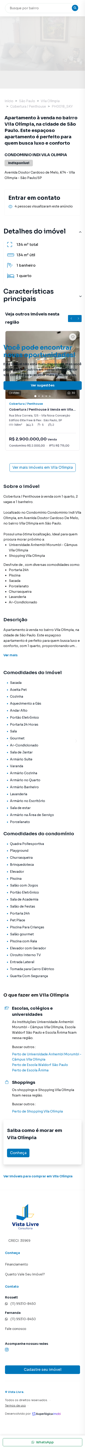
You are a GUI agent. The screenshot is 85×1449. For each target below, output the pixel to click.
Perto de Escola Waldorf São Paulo (40, 1065)
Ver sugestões (42, 385)
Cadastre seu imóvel (42, 1369)
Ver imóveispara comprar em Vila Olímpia (38, 1176)
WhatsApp (45, 1442)
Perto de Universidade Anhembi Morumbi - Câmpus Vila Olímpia (46, 1057)
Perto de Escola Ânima (30, 1070)
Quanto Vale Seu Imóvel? (25, 1274)
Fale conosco (15, 1329)
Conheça (18, 1152)
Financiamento (16, 1264)
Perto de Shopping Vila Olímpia (37, 1111)
